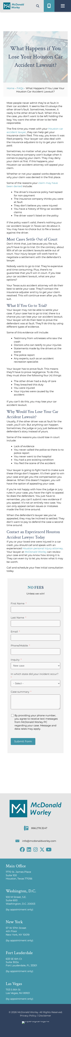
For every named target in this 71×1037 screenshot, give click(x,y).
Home (10, 88)
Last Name (17, 617)
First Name (17, 603)
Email (14, 631)
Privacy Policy (28, 1015)
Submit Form (23, 741)
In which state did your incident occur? (34, 674)
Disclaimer (44, 1015)
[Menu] (62, 6)
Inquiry (15, 659)
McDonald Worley (36, 551)
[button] (22, 849)
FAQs (20, 88)
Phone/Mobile (19, 645)
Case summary (20, 691)
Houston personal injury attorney (42, 548)
